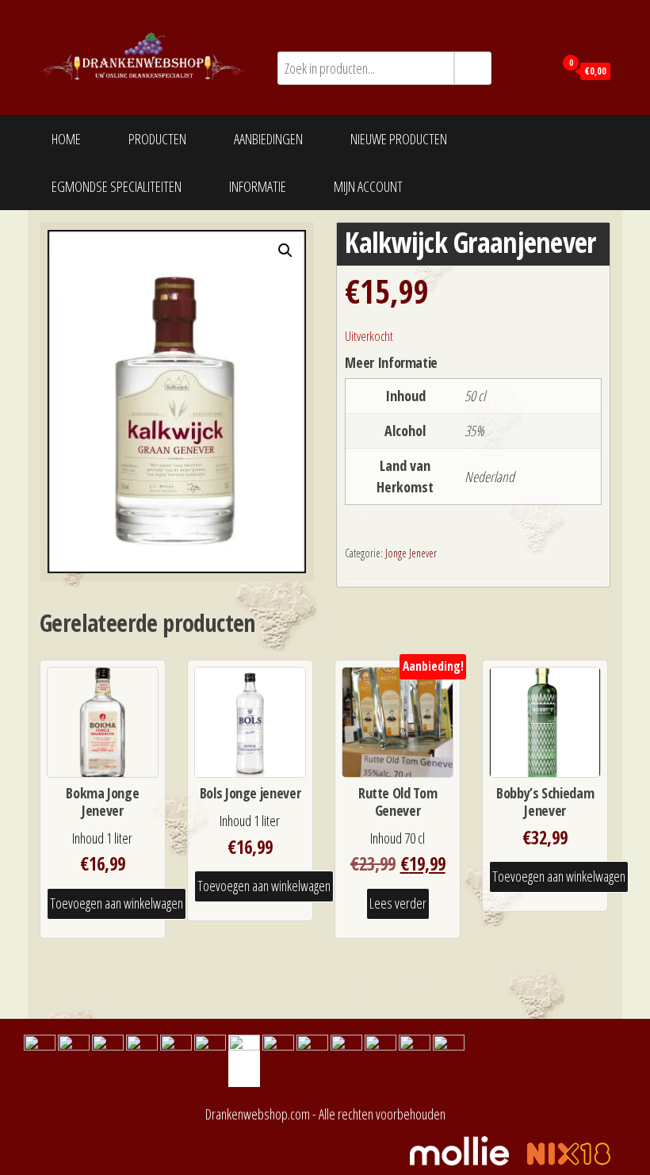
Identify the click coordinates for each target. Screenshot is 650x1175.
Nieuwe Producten (398, 138)
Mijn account (368, 186)
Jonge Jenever (411, 553)
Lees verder (397, 903)
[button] (285, 250)
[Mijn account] (538, 70)
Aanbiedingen (268, 138)
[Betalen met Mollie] (467, 1148)
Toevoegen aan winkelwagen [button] (116, 903)
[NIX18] (576, 1148)
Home (66, 138)
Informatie (257, 186)
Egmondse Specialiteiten (117, 186)
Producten (157, 138)
